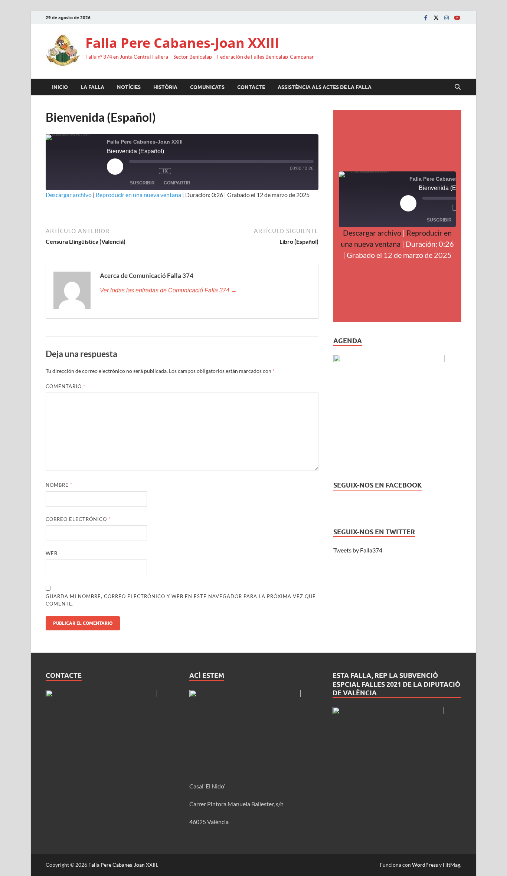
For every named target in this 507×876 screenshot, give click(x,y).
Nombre (59, 485)
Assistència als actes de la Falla (325, 87)
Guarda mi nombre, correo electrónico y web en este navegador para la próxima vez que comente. (181, 600)
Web (52, 553)
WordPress (425, 865)
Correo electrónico (78, 519)
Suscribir (142, 183)
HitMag (451, 865)
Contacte (251, 87)
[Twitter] (436, 17)
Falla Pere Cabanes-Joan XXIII (182, 43)
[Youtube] (456, 17)
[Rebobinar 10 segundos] (151, 171)
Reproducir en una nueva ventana (138, 194)
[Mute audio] (136, 171)
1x (165, 171)
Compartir (177, 183)
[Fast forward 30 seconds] (182, 171)
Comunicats (207, 87)
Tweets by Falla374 (357, 550)
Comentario (65, 386)
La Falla (92, 87)
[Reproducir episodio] (115, 166)
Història (165, 87)
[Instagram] (446, 17)
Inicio (60, 87)
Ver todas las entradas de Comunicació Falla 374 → (168, 290)
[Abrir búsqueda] (457, 87)
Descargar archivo (69, 194)
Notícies (129, 87)
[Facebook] (425, 17)
